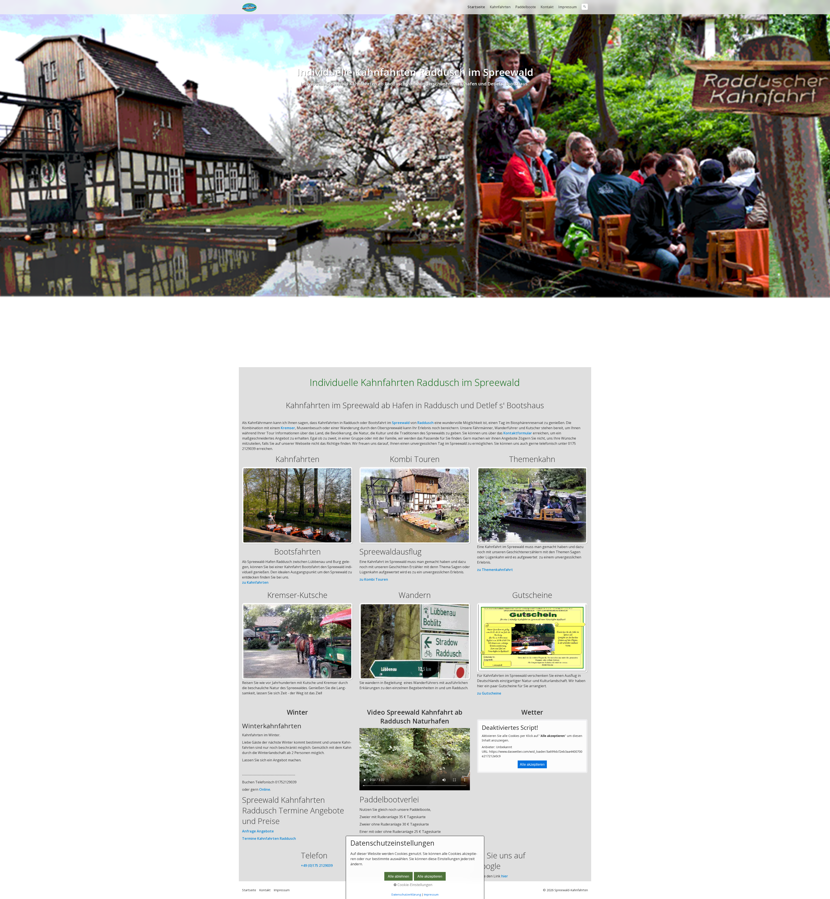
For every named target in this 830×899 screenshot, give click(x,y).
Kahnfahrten (500, 7)
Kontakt (547, 7)
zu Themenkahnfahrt (495, 569)
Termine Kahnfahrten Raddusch (269, 838)
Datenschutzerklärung (406, 894)
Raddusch (425, 422)
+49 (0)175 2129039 (317, 865)
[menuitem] (476, 7)
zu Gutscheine (489, 693)
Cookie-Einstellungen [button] (414, 884)
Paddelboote (525, 7)
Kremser (288, 428)
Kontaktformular (517, 433)
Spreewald (401, 422)
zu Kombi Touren (373, 579)
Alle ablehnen (398, 876)
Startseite (476, 7)
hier (504, 876)
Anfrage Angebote (258, 831)
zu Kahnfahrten (255, 582)
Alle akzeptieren (532, 764)
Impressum (567, 7)
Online (264, 789)
